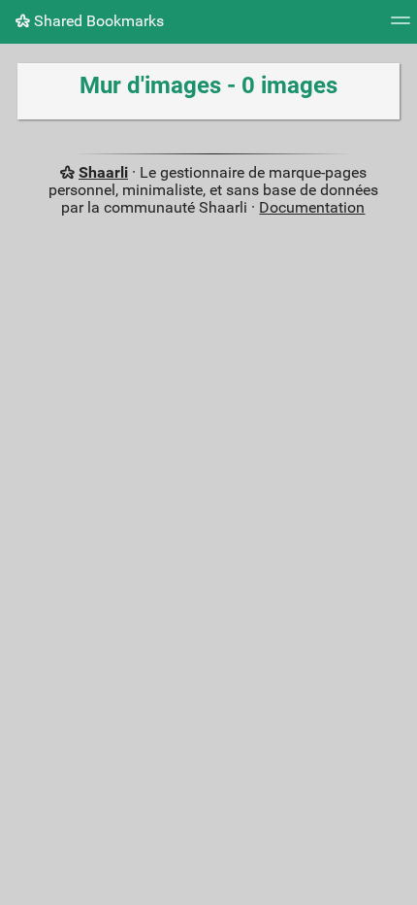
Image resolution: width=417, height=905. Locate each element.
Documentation (312, 207)
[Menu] (400, 27)
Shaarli (103, 172)
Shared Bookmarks (97, 21)
